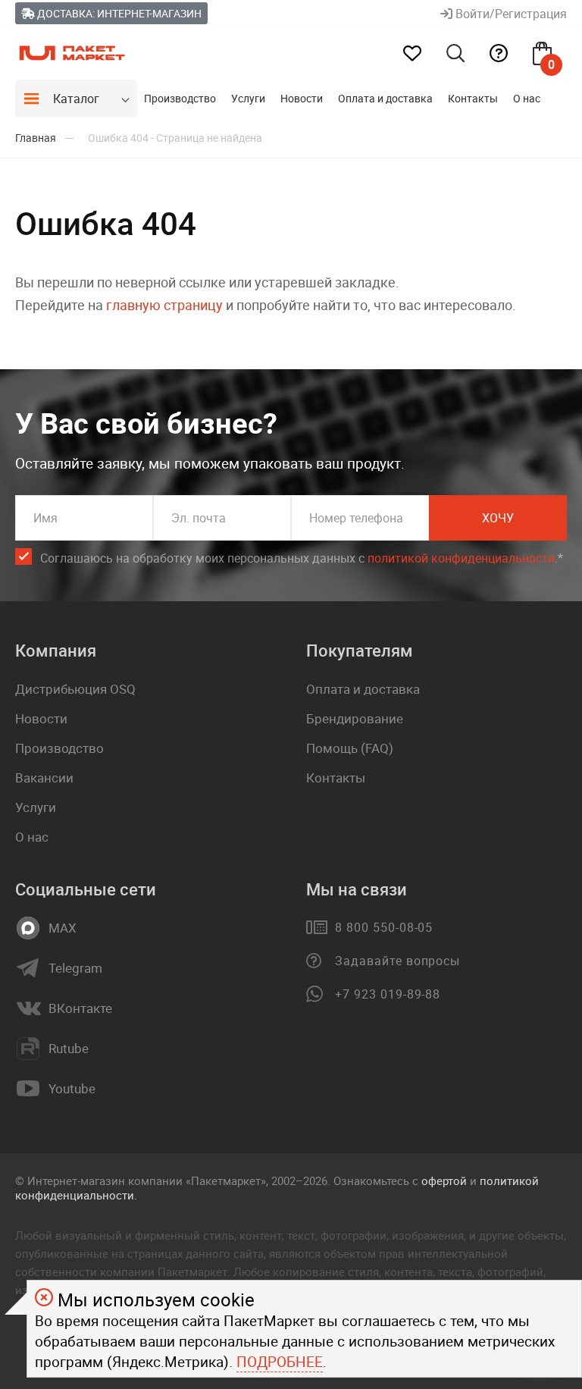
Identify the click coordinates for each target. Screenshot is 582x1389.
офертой (444, 1180)
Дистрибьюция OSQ (75, 689)
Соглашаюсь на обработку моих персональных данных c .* (301, 558)
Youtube (71, 1088)
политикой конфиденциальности (461, 558)
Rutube (68, 1048)
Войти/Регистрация (509, 13)
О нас (526, 98)
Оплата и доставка (385, 98)
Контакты (473, 98)
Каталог (76, 98)
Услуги (248, 98)
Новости (301, 98)
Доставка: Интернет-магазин (118, 13)
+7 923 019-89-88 (387, 994)
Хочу (498, 518)
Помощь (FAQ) (349, 748)
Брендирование (354, 718)
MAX (62, 928)
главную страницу (164, 305)
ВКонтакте (80, 1008)
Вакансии (44, 777)
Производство (180, 98)
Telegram (75, 968)
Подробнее (279, 1362)
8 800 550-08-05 (384, 927)
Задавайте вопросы (397, 960)
